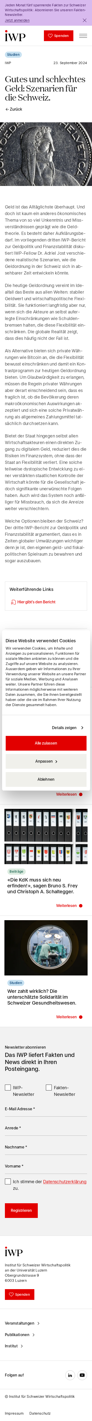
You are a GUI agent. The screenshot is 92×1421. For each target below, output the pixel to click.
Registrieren (21, 1210)
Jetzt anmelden (17, 20)
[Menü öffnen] (83, 36)
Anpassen (44, 761)
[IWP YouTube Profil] (82, 1375)
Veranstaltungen (19, 1323)
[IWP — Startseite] (15, 35)
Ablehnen (46, 779)
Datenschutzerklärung (64, 1181)
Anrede (13, 1128)
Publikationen (17, 1334)
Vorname (14, 1166)
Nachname (16, 1147)
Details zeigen (64, 727)
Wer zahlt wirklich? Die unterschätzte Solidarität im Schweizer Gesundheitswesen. (42, 997)
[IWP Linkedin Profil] (70, 1375)
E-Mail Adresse (20, 1109)
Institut (11, 1346)
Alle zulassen (46, 743)
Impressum (14, 1413)
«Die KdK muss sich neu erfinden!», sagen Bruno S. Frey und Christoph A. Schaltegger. (42, 885)
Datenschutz (40, 1413)
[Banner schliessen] (84, 20)
